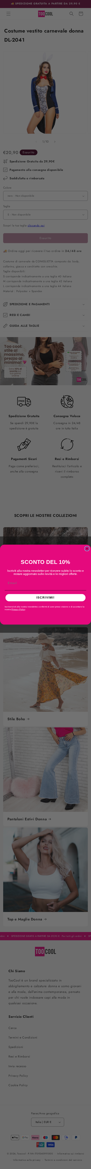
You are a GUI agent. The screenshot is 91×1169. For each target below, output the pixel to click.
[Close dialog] (87, 548)
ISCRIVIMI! (45, 597)
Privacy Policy (18, 609)
